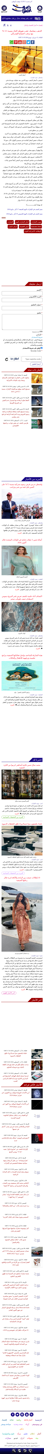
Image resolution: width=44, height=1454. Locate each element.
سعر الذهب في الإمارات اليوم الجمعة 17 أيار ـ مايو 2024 (24, 209)
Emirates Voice (36, 226)
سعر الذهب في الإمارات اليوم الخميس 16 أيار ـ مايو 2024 (24, 214)
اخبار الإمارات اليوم (22, 222)
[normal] (7, 25)
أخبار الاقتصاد (24, 226)
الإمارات (10, 222)
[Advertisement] (22, 258)
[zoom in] (4, 25)
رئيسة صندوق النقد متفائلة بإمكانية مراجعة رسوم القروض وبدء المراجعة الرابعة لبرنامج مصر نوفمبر (15, 414)
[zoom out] (11, 25)
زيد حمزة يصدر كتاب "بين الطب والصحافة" (15, 1206)
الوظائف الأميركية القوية (33, 231)
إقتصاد (40, 25)
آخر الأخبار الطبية (9, 993)
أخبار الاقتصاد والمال (30, 25)
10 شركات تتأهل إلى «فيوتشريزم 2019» (15, 1330)
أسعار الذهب (12, 226)
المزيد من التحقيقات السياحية (13, 817)
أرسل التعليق (36, 364)
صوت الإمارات (36, 222)
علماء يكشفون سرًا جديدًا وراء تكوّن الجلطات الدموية (22, 824)
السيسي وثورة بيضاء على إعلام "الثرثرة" (15, 1217)
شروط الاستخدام (37, 337)
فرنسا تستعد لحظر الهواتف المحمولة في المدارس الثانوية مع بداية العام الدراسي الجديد (15, 1078)
